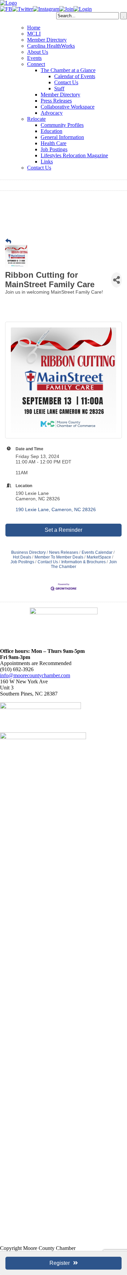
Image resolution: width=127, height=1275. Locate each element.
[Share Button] (116, 280)
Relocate (36, 119)
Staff (59, 88)
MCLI (34, 34)
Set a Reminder (63, 530)
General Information (62, 137)
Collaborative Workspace (67, 107)
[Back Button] (8, 241)
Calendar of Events (74, 76)
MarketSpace (99, 557)
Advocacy (52, 113)
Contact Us (66, 82)
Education (51, 131)
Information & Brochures (83, 562)
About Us (37, 52)
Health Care (53, 143)
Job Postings (54, 149)
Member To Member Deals (59, 557)
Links (47, 161)
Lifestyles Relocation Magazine (74, 155)
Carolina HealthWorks (51, 46)
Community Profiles (62, 125)
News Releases (63, 552)
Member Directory (47, 40)
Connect (36, 64)
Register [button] (59, 1263)
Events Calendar (97, 552)
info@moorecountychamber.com (35, 675)
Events (34, 58)
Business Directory (28, 552)
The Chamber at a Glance (68, 70)
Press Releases (56, 101)
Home (33, 27)
